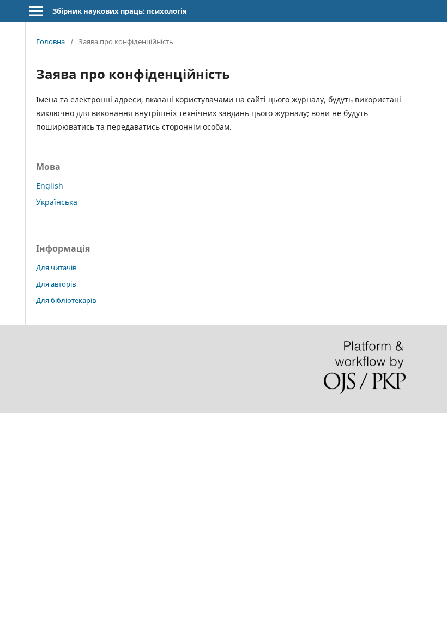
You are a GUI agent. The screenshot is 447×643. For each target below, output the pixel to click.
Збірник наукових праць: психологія (119, 11)
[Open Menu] (36, 11)
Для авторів (56, 284)
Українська (56, 202)
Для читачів (56, 267)
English (49, 185)
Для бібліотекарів (66, 300)
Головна (50, 41)
